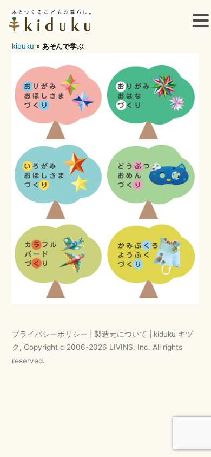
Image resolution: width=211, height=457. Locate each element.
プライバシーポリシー (50, 334)
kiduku (23, 46)
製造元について (120, 334)
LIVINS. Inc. (129, 347)
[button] (201, 22)
